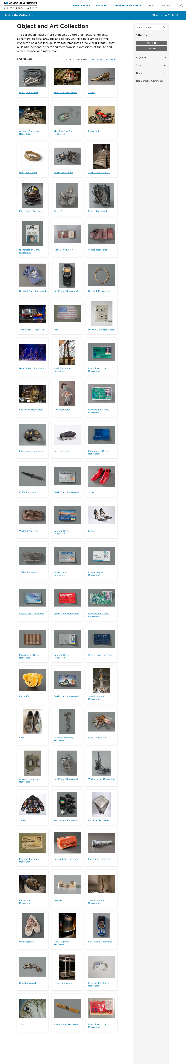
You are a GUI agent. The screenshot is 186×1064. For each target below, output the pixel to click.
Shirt (21, 1024)
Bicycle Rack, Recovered (32, 368)
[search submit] (164, 27)
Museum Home (81, 5)
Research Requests (128, 5)
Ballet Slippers (26, 941)
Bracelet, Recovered (99, 291)
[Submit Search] (181, 5)
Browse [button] (101, 5)
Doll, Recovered (62, 409)
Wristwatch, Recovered (66, 820)
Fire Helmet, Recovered (31, 211)
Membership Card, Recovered (98, 452)
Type (138, 65)
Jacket (22, 820)
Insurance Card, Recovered (96, 573)
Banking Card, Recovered (61, 532)
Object (150, 43)
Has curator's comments (149, 81)
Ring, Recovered (28, 172)
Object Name (95, 59)
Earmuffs (24, 696)
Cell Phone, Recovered (66, 291)
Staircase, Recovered (99, 172)
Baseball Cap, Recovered (32, 291)
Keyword (141, 57)
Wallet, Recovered (63, 172)
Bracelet (58, 900)
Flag (56, 329)
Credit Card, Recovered (66, 492)
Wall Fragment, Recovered (62, 943)
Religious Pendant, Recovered (64, 739)
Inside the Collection (19, 15)
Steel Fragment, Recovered (62, 369)
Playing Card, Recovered (101, 329)
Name (139, 73)
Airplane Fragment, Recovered (29, 780)
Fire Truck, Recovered (65, 92)
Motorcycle (94, 131)
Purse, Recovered (28, 92)
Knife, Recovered (28, 492)
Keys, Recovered (97, 737)
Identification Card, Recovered (64, 132)
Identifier (109, 59)
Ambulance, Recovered (31, 329)
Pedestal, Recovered (99, 820)
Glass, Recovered (63, 983)
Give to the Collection (166, 15)
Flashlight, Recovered (99, 859)
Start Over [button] (151, 48)
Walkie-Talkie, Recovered (101, 779)
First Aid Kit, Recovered (66, 859)
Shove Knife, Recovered (66, 1024)
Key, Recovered (62, 451)
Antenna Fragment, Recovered (29, 132)
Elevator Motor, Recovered (27, 901)
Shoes (91, 92)
